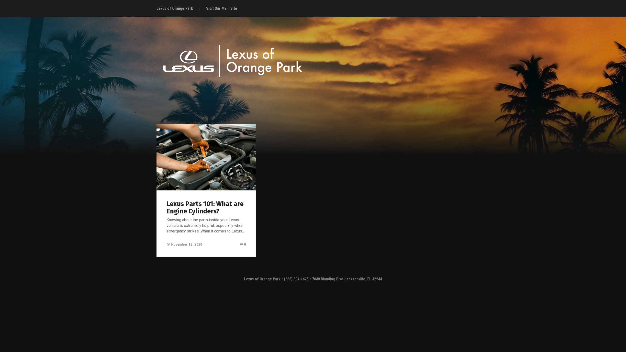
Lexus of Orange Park (174, 8)
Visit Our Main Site (221, 8)
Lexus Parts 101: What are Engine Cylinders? (205, 207)
